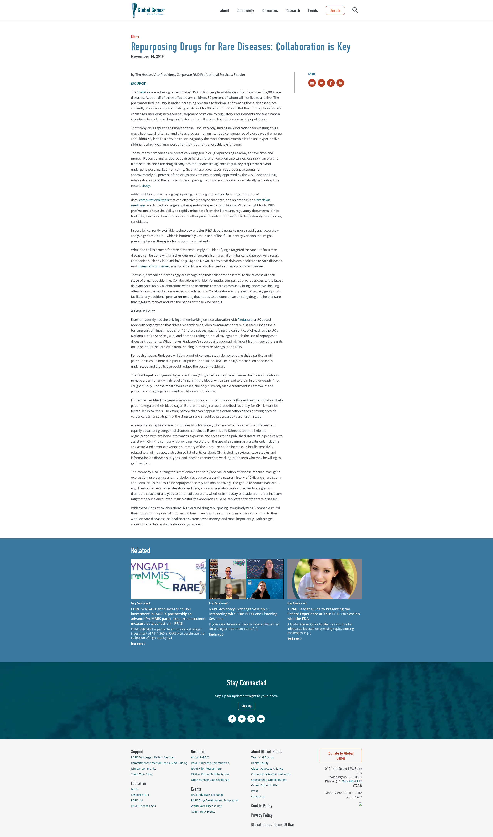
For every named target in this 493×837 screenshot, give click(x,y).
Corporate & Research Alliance (270, 774)
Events (313, 10)
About (224, 10)
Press (254, 791)
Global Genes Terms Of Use (272, 824)
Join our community (143, 768)
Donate (335, 10)
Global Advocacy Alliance (267, 768)
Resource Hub (140, 795)
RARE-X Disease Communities (210, 763)
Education (138, 783)
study (146, 185)
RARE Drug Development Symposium (215, 800)
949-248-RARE (352, 781)
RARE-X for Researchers (206, 768)
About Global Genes (266, 751)
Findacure (245, 319)
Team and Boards (262, 757)
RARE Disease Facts (143, 806)
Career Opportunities (265, 785)
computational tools (154, 200)
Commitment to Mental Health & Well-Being (159, 763)
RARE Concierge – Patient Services (153, 757)
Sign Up (247, 706)
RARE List (137, 800)
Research (293, 10)
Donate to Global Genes (341, 756)
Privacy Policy (261, 815)
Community (245, 10)
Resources (270, 10)
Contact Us (258, 796)
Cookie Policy (261, 805)
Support (137, 751)
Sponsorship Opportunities (268, 779)
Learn (134, 789)
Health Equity (259, 763)
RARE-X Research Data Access (210, 774)
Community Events (203, 811)
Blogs (135, 36)
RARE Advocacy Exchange (207, 795)
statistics (143, 92)
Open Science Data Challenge (210, 779)
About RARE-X (200, 757)
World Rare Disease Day (206, 806)
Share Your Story (142, 774)
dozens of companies (153, 266)
